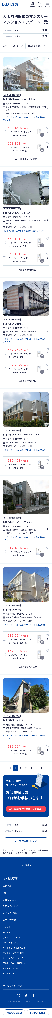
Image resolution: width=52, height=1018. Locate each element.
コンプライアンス (10, 943)
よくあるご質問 (10, 913)
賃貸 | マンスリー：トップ (14, 850)
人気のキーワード (10, 968)
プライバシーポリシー (12, 938)
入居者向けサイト (11, 906)
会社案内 (6, 927)
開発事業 (6, 932)
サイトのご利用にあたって (14, 948)
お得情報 (7, 886)
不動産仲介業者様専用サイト (15, 963)
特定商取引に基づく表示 (13, 953)
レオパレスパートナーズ (13, 958)
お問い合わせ (9, 920)
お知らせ (7, 893)
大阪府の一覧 (21, 853)
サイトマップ (8, 973)
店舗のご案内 (9, 900)
